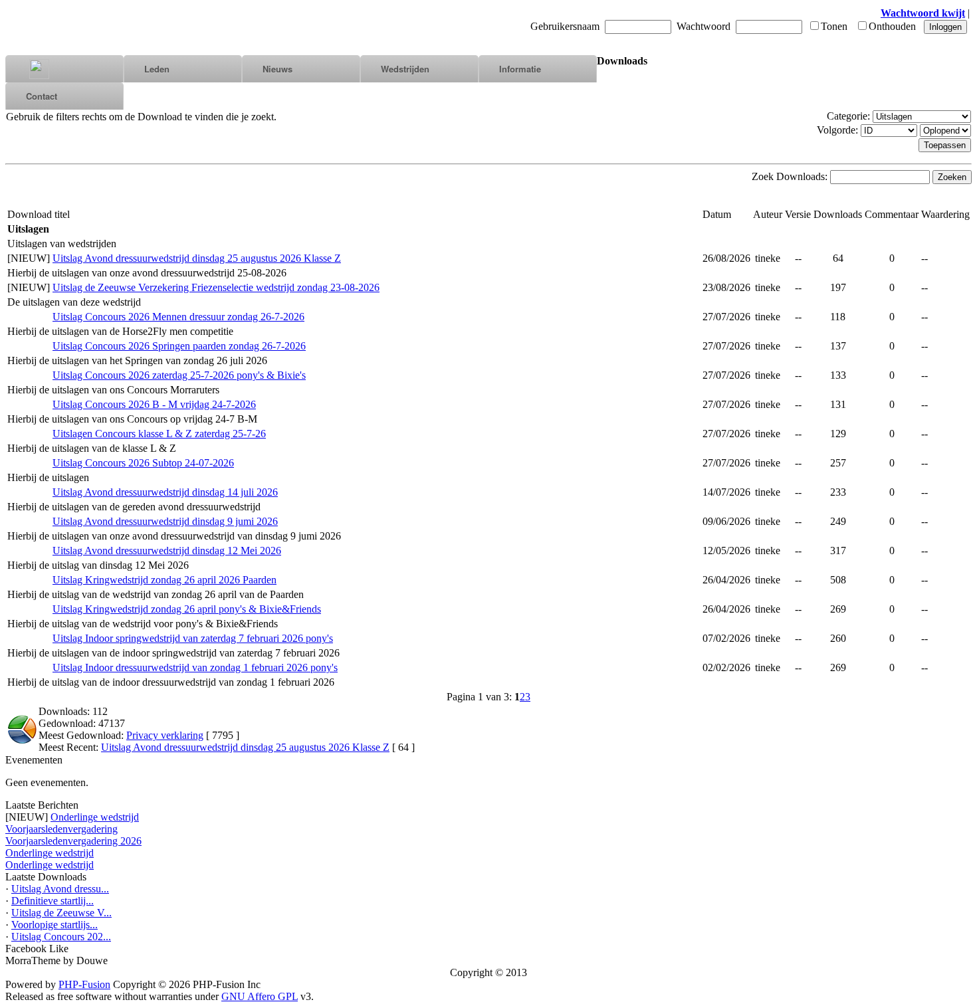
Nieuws (277, 68)
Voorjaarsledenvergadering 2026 (73, 841)
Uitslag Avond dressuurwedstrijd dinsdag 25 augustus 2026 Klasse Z (197, 258)
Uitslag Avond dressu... (60, 888)
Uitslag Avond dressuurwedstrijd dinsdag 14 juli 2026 (165, 492)
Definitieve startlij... (52, 900)
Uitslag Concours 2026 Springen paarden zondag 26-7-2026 (179, 346)
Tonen (834, 26)
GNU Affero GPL (259, 996)
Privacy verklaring (164, 735)
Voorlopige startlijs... (54, 924)
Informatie (520, 68)
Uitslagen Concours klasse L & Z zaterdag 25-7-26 (159, 433)
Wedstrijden (405, 68)
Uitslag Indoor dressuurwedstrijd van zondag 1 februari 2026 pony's (195, 667)
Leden (156, 68)
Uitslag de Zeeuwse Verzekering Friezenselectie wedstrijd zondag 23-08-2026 (216, 287)
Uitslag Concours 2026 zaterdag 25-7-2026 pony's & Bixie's (179, 375)
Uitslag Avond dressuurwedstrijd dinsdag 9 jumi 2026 (165, 521)
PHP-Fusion (84, 984)
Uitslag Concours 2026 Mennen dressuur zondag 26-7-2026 (178, 316)
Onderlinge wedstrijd (95, 817)
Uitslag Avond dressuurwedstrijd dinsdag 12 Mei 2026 (167, 550)
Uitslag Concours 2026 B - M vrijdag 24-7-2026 (154, 404)
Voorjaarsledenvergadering (61, 829)
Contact (41, 96)
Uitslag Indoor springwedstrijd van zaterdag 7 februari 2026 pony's (193, 638)
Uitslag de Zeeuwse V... (61, 912)
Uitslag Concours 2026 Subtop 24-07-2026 (143, 462)
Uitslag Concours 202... (61, 936)
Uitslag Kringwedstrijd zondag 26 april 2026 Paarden (164, 579)
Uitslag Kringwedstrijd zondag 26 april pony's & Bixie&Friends (187, 609)
